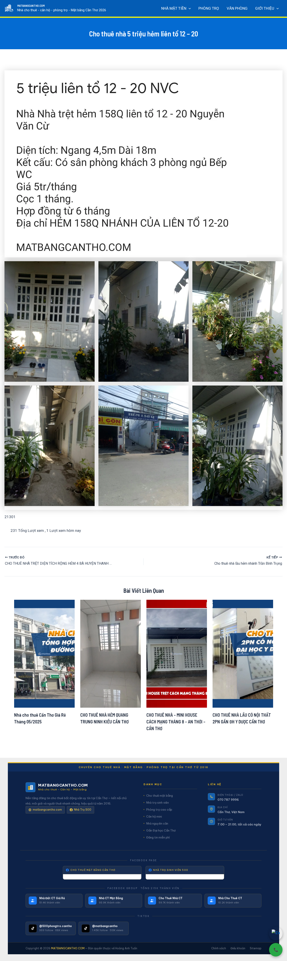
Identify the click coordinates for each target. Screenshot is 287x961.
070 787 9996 (228, 799)
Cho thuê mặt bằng (159, 795)
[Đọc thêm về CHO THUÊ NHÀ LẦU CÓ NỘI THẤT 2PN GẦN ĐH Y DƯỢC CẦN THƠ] (243, 653)
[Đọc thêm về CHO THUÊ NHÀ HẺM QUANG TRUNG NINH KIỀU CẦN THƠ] (110, 653)
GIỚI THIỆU (264, 8)
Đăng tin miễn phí (158, 837)
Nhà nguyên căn (157, 823)
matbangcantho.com (47, 809)
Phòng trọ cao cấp (159, 809)
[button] (188, 8)
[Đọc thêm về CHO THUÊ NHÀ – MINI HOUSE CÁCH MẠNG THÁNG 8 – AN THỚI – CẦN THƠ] (176, 653)
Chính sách (218, 948)
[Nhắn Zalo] (276, 933)
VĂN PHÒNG (237, 8)
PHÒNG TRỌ (208, 8)
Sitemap (255, 948)
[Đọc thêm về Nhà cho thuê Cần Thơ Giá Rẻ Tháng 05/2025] (44, 653)
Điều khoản (237, 948)
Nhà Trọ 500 (82, 809)
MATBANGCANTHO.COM (31, 5)
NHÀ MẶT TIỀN (173, 8)
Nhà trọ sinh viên (157, 802)
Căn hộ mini (154, 816)
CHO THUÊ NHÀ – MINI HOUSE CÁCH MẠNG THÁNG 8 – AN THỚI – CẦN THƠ (175, 721)
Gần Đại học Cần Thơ (161, 830)
